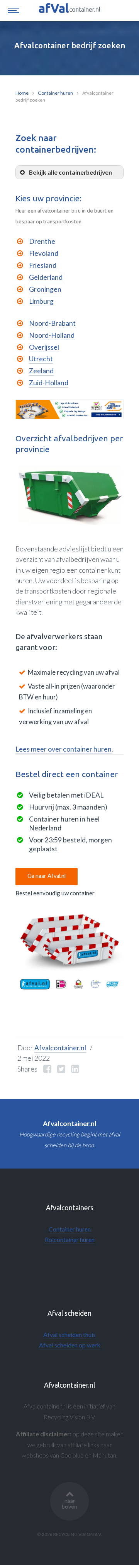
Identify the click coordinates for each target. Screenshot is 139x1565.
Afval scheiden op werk (69, 1345)
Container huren (55, 93)
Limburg (41, 301)
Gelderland (46, 277)
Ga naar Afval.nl (46, 876)
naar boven (69, 1503)
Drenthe (42, 241)
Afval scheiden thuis (69, 1334)
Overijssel (44, 347)
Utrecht (41, 359)
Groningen (45, 289)
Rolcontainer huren (70, 1239)
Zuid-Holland (48, 383)
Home (22, 93)
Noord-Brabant (52, 323)
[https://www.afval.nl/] (69, 951)
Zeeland (41, 371)
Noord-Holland (52, 335)
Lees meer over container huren (63, 749)
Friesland (42, 265)
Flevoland (43, 253)
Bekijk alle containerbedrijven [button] (70, 172)
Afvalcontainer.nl (60, 1048)
